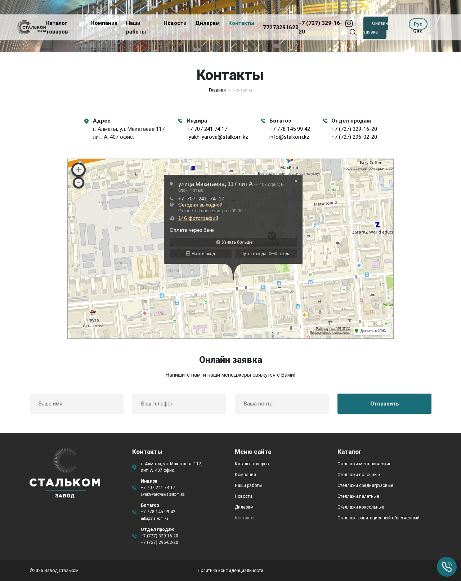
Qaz (417, 31)
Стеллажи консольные (360, 507)
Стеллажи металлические (364, 463)
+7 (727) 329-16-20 (354, 129)
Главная (217, 90)
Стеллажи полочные (358, 474)
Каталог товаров (252, 463)
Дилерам (207, 23)
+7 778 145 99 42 (289, 129)
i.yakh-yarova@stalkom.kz (217, 137)
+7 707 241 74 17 (207, 129)
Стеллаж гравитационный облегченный (378, 517)
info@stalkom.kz (289, 137)
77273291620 (281, 27)
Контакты (241, 23)
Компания (104, 23)
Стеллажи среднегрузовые (365, 485)
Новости (175, 23)
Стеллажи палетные (358, 496)
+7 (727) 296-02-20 (354, 137)
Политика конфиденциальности (230, 570)
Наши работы (248, 485)
